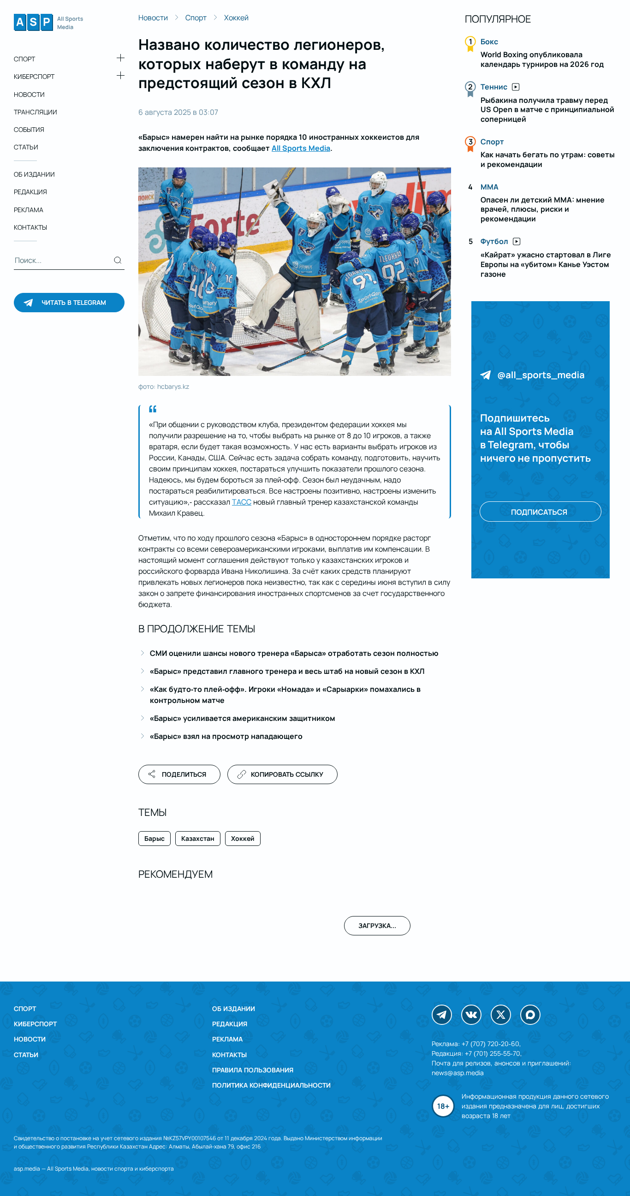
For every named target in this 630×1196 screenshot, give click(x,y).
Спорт (24, 58)
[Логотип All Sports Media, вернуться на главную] (48, 28)
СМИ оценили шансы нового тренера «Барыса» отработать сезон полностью (294, 653)
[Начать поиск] (118, 260)
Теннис (494, 87)
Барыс (154, 838)
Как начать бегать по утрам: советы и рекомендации (548, 159)
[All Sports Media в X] (501, 1015)
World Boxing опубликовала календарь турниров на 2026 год (542, 59)
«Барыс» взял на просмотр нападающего (226, 736)
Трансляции (35, 111)
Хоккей (236, 17)
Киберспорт (34, 76)
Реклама (28, 209)
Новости (29, 93)
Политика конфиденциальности (271, 1085)
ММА (490, 187)
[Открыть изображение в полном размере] (294, 271)
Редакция (30, 191)
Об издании (34, 174)
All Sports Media (301, 148)
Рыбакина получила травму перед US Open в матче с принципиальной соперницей (547, 110)
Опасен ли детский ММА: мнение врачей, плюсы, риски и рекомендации (543, 209)
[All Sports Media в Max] (530, 1015)
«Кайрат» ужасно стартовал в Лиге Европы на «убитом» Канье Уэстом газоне (546, 264)
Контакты (30, 227)
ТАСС (241, 502)
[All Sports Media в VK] (471, 1015)
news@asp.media (458, 1072)
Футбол (494, 241)
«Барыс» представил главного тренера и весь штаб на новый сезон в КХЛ (287, 671)
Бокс (489, 41)
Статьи (26, 147)
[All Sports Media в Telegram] (442, 1015)
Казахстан (197, 838)
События (29, 129)
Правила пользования (252, 1069)
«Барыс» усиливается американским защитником (242, 718)
